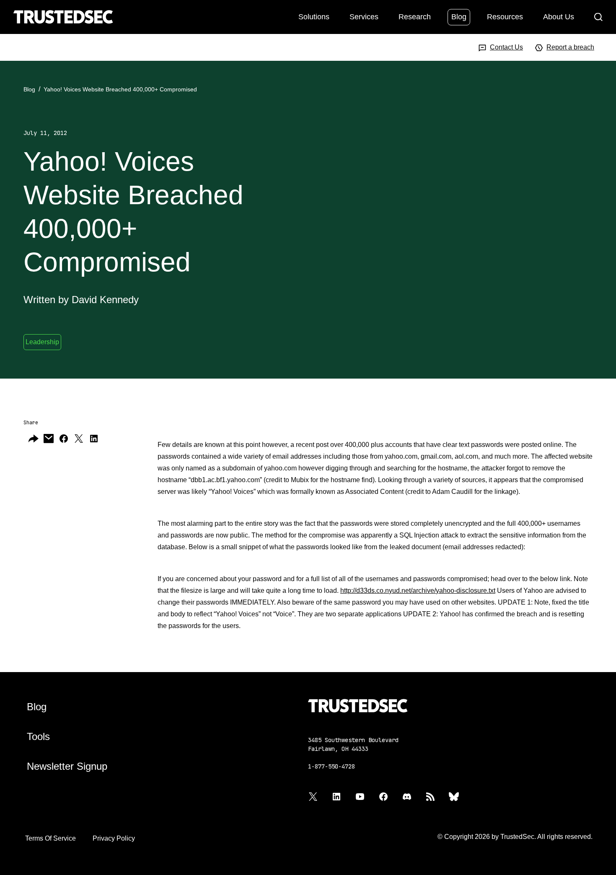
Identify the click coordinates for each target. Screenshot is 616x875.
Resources (505, 16)
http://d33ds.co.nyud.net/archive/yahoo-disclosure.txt (417, 590)
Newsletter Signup (67, 766)
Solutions (313, 16)
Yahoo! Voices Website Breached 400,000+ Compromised (120, 89)
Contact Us (506, 47)
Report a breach (570, 47)
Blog (458, 16)
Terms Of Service (50, 838)
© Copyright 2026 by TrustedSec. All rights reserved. (515, 836)
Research (415, 16)
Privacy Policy (114, 838)
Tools (38, 736)
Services (363, 16)
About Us (558, 16)
